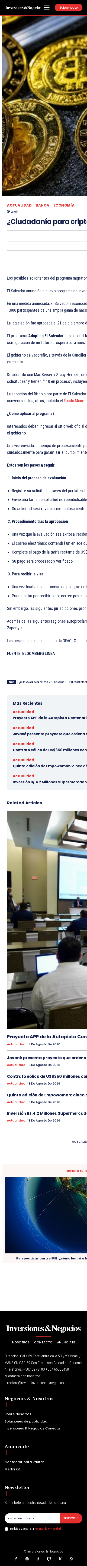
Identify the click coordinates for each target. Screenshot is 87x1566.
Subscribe (71, 1518)
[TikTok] (38, 1559)
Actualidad (19, 205)
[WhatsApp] (71, 1559)
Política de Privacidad (48, 1528)
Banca (42, 205)
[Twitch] (49, 1559)
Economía (64, 205)
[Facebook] (16, 1559)
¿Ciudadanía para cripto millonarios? (42, 682)
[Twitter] (60, 1559)
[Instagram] (27, 1559)
